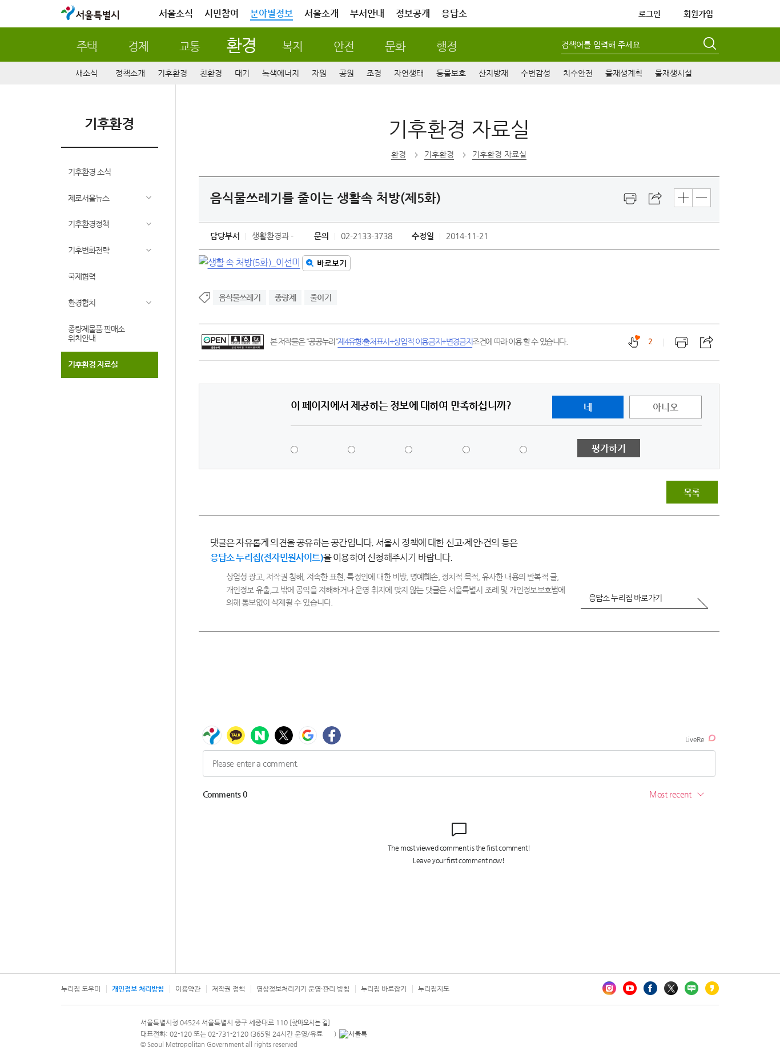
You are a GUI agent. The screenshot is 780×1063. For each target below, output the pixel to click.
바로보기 (332, 263)
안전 (343, 46)
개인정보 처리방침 (138, 989)
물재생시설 (673, 73)
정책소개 (130, 73)
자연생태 (409, 73)
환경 (241, 45)
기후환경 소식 (89, 171)
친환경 (211, 73)
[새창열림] (630, 199)
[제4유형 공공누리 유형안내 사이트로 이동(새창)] (233, 341)
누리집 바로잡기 (384, 989)
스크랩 (655, 199)
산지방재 (493, 73)
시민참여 (221, 13)
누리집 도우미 (80, 989)
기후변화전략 (88, 250)
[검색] (711, 45)
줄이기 (320, 297)
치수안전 (578, 73)
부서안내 (367, 13)
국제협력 (81, 276)
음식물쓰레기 (239, 297)
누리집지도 (433, 989)
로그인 (649, 13)
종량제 (285, 297)
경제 (138, 46)
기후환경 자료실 (93, 364)
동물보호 (451, 73)
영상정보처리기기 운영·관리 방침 (302, 989)
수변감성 (535, 73)
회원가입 (698, 13)
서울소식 (176, 13)
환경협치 (81, 302)
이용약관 (187, 989)
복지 (292, 46)
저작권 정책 (228, 989)
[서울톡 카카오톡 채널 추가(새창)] (353, 1033)
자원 (319, 73)
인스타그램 (609, 988)
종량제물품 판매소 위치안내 (96, 333)
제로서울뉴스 (88, 198)
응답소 (454, 13)
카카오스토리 (712, 988)
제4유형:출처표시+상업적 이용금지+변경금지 (404, 341)
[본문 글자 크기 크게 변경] (683, 197)
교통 (189, 46)
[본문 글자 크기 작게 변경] (701, 197)
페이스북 (650, 988)
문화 (395, 46)
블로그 (691, 988)
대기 (242, 73)
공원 (346, 73)
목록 (691, 492)
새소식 (86, 73)
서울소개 (321, 13)
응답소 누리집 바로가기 (625, 597)
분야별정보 (271, 13)
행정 (446, 46)
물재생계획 (623, 73)
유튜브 (630, 988)
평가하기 (609, 448)
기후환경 (172, 73)
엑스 (671, 988)
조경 (374, 73)
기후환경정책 (88, 223)
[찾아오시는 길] (310, 1022)
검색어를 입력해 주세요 (600, 44)
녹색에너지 (280, 73)
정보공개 (413, 13)
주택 (87, 46)
